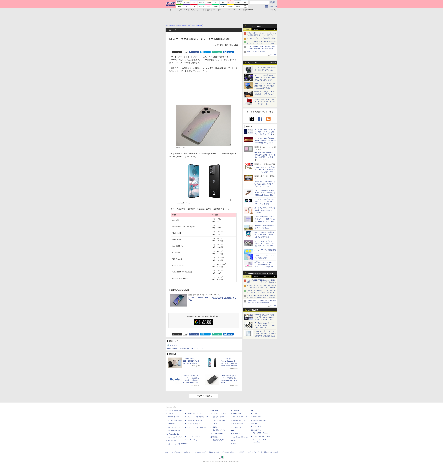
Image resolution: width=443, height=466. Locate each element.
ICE (252, 410)
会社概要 (241, 452)
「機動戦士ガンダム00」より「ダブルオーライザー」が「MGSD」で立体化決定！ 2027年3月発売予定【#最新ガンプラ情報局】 (261, 292)
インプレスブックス (193, 436)
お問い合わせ (188, 452)
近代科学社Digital (218, 440)
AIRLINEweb (237, 413)
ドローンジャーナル (174, 427)
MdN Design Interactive (240, 437)
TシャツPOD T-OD (219, 420)
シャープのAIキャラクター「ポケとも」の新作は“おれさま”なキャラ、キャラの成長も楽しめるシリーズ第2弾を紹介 (264, 245)
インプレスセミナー (193, 424)
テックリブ (234, 440)
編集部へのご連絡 (214, 452)
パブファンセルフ (258, 426)
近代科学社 (214, 437)
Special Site (253, 63)
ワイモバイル (194, 10)
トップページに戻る (203, 396)
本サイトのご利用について (173, 452)
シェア (195, 52)
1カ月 (273, 29)
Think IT (170, 413)
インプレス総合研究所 (175, 420)
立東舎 (215, 424)
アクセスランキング (255, 26)
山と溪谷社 (214, 427)
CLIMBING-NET (218, 433)
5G (234, 10)
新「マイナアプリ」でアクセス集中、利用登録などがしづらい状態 (264, 210)
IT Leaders (171, 424)
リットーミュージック (220, 413)
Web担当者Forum (173, 417)
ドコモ (169, 10)
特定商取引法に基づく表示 (269, 452)
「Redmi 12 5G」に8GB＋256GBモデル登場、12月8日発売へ (191, 361)
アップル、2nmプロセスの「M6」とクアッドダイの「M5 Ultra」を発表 (264, 201)
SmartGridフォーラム (194, 413)
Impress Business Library (195, 420)
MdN (232, 430)
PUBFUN (254, 424)
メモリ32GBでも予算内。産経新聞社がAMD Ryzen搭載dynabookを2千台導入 (264, 86)
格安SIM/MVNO (248, 10)
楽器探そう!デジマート (220, 417)
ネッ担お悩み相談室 (174, 430)
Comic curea (257, 417)
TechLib (235, 443)
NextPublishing (192, 440)
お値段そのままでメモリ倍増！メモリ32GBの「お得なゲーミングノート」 (264, 101)
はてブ (207, 52)
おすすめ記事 (253, 310)
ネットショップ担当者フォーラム (197, 417)
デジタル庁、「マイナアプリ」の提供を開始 (261, 38)
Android (227, 10)
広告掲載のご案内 (200, 452)
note (218, 52)
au (175, 10)
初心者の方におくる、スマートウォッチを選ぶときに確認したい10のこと (264, 325)
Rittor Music (215, 410)
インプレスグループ (252, 452)
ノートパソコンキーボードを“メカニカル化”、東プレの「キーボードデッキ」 (264, 184)
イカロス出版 (235, 410)
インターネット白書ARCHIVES (177, 444)
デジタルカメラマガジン (175, 437)
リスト (185, 52)
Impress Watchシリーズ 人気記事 (260, 273)
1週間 (264, 29)
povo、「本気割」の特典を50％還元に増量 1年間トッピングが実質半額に (264, 234)
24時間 (256, 29)
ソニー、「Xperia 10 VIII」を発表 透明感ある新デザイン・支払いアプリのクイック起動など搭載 (261, 43)
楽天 (208, 10)
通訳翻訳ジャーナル (239, 420)
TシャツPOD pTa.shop (260, 433)
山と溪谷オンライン (219, 430)
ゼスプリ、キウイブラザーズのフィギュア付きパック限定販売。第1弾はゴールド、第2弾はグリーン (261, 287)
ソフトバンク (183, 10)
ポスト (179, 52)
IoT (239, 10)
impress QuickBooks (259, 420)
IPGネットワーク (256, 430)
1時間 (247, 29)
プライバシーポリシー (229, 452)
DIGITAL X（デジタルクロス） (196, 427)
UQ (203, 10)
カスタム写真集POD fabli (261, 436)
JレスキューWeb (238, 424)
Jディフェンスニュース (240, 417)
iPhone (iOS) (217, 10)
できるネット (172, 440)
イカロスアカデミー (239, 427)
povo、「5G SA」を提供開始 (256, 52)
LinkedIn (230, 52)
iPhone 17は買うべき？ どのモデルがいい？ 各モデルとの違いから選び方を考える (264, 333)
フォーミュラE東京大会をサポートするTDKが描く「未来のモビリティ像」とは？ (264, 77)
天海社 (255, 413)
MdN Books (236, 433)
